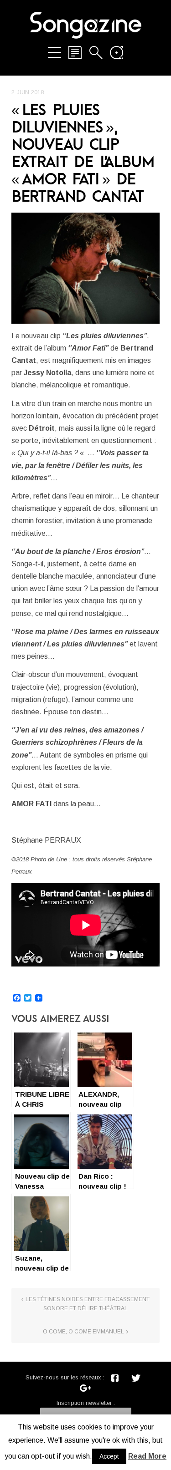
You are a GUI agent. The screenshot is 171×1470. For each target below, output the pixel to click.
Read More (147, 1456)
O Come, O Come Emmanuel (83, 1331)
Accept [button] (109, 1456)
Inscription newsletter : (86, 1402)
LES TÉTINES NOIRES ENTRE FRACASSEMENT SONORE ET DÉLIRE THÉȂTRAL (88, 1304)
